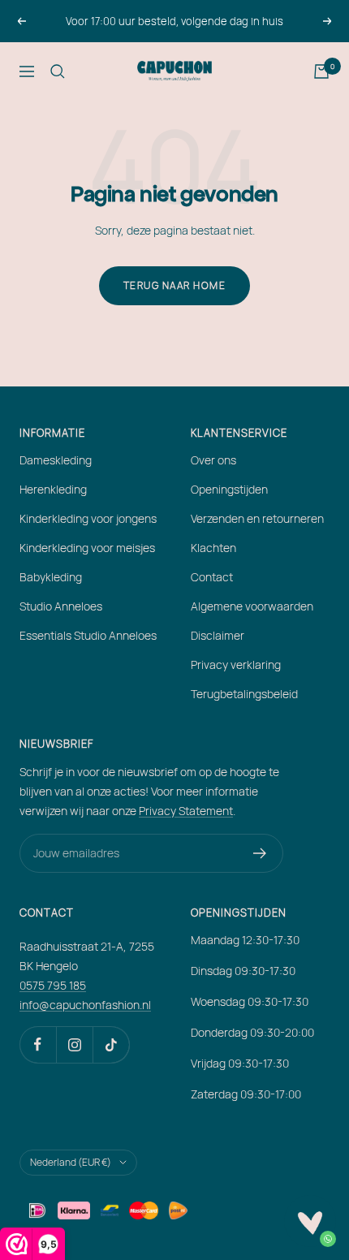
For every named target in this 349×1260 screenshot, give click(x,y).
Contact (212, 577)
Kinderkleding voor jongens (88, 518)
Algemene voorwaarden (252, 606)
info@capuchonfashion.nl (85, 1004)
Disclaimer (217, 635)
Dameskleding (55, 460)
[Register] (260, 853)
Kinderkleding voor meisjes (87, 547)
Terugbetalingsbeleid (244, 693)
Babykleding (50, 577)
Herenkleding (53, 489)
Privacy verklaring (236, 664)
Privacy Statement (186, 810)
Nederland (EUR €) (70, 1162)
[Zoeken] (57, 71)
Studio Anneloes (60, 606)
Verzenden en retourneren (257, 518)
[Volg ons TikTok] (111, 1044)
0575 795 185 (52, 985)
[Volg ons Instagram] (74, 1044)
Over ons (213, 460)
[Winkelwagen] (321, 71)
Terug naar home (174, 285)
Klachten (213, 547)
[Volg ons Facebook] (37, 1044)
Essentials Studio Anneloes (88, 635)
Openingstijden (229, 489)
